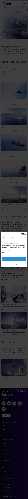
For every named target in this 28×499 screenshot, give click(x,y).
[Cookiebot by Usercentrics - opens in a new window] (20, 234)
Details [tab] (14, 237)
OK (14, 259)
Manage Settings (13, 264)
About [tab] (23, 237)
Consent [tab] (5, 237)
